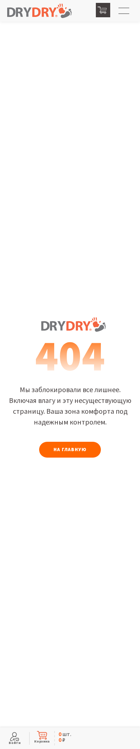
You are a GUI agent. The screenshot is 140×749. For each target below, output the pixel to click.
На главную (70, 449)
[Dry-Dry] (39, 11)
